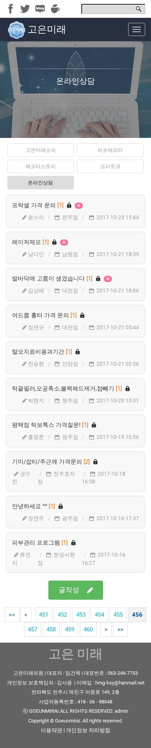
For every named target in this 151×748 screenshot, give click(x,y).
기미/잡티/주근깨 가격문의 (51, 461)
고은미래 (46, 29)
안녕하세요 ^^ (34, 506)
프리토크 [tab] (110, 166)
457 (32, 629)
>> (120, 629)
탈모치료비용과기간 (43, 351)
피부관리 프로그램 (40, 542)
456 (137, 614)
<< (12, 614)
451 (43, 614)
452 (62, 614)
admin (121, 711)
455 (118, 614)
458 (51, 629)
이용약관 (51, 730)
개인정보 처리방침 (88, 730)
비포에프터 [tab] (110, 150)
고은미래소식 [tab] (41, 150)
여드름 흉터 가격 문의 (45, 315)
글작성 (68, 590)
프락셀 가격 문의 (46, 205)
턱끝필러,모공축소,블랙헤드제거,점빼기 (68, 388)
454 (99, 614)
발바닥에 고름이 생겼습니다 (60, 278)
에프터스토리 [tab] (41, 166)
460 (88, 629)
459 (69, 629)
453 (81, 614)
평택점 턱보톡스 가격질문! (51, 424)
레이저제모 (38, 242)
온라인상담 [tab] (40, 183)
